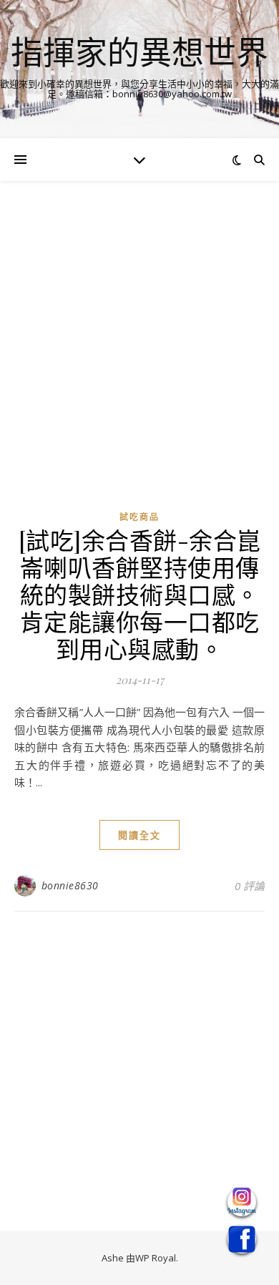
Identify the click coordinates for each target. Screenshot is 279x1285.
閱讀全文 (139, 835)
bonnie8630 (70, 885)
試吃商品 (139, 517)
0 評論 (250, 886)
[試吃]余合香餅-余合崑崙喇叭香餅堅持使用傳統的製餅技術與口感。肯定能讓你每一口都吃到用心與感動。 (140, 594)
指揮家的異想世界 (139, 52)
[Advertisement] (139, 354)
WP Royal (155, 1257)
